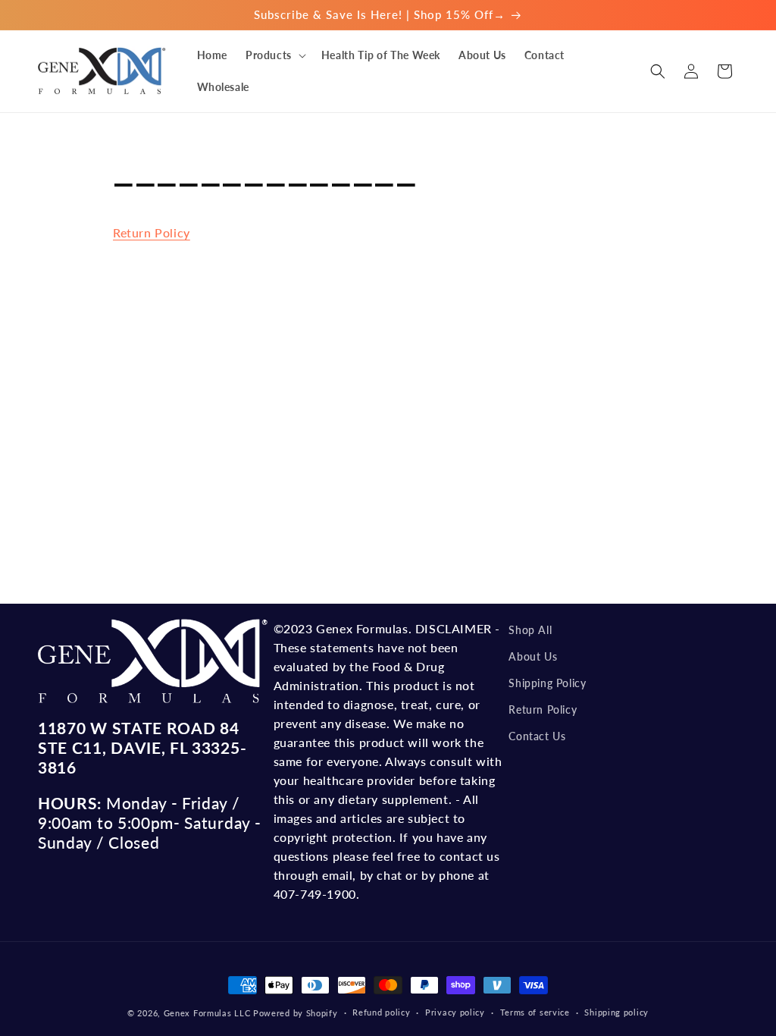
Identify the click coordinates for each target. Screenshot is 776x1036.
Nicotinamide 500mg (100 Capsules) (191, 1000)
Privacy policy (455, 1012)
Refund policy (381, 1012)
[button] (274, 55)
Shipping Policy (547, 683)
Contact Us (536, 736)
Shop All (530, 629)
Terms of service (535, 1012)
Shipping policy (616, 1012)
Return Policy (151, 232)
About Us (532, 656)
